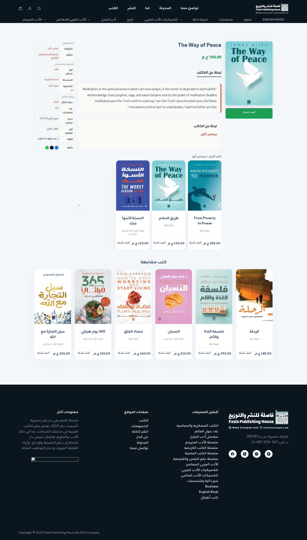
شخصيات (226, 19)
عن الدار (142, 437)
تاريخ (130, 19)
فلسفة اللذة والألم (214, 334)
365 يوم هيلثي (93, 332)
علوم (248, 19)
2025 (55, 102)
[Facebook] (233, 454)
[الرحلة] (254, 296)
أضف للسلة (249, 113)
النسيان (174, 332)
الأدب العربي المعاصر (71, 19)
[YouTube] (269, 454)
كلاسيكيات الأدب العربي (161, 19)
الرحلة (254, 332)
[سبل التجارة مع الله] (52, 296)
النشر (131, 8)
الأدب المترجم (32, 19)
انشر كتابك (140, 431)
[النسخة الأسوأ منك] (133, 185)
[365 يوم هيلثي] (93, 296)
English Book (273, 19)
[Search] (39, 8)
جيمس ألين (209, 134)
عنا (147, 8)
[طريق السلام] (168, 185)
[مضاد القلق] (133, 296)
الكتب (113, 8)
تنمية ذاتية (200, 19)
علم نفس (132, 234)
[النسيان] (173, 296)
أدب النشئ (108, 19)
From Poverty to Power (205, 221)
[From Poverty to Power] (204, 185)
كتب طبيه (87, 339)
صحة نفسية (127, 230)
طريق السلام (169, 218)
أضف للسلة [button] (195, 243)
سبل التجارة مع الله (53, 334)
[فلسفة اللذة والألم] (214, 296)
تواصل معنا (189, 8)
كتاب (56, 69)
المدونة (165, 8)
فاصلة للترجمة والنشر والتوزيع (48, 56)
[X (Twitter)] (245, 454)
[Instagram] (257, 454)
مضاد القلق (133, 332)
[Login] (29, 8)
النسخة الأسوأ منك (133, 221)
